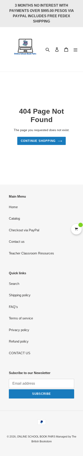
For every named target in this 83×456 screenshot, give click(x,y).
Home (13, 207)
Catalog (14, 218)
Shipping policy (20, 295)
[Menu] (75, 49)
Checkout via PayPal (24, 230)
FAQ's (13, 307)
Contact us (17, 241)
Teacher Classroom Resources (31, 253)
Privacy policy (19, 330)
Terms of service (21, 318)
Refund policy (19, 341)
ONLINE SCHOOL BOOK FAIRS (36, 436)
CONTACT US (19, 353)
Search (14, 283)
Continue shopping (38, 141)
